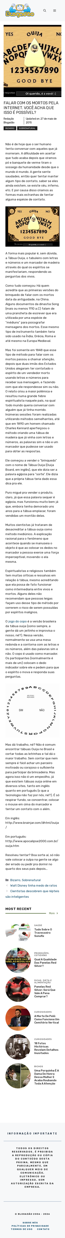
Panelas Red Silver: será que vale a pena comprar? (44, 991)
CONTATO (43, 1229)
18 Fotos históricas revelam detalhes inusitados (46, 1048)
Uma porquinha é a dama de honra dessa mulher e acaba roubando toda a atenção (46, 1077)
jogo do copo (17, 621)
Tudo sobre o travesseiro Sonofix (43, 933)
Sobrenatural (27, 128)
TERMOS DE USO (21, 1229)
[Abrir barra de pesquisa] (45, 10)
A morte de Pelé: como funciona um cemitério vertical (46, 1019)
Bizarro (9, 128)
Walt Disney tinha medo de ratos (33, 885)
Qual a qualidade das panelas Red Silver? (45, 963)
